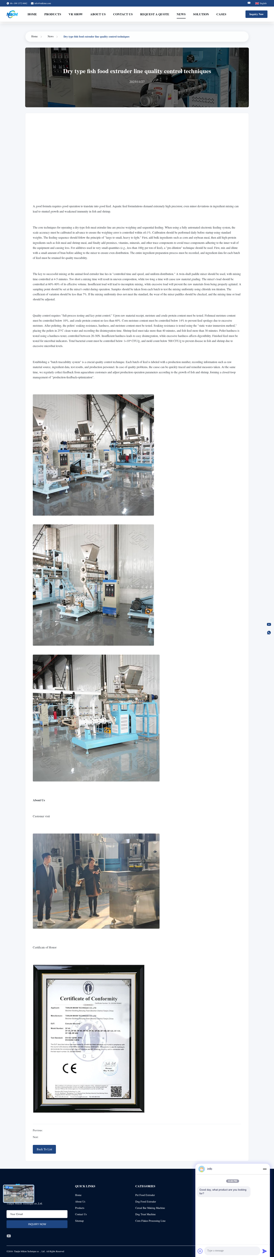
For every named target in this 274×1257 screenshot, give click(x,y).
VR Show (76, 14)
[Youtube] (249, 3)
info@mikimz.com (42, 3)
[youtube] (9, 1236)
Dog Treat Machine (145, 1214)
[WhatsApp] (269, 632)
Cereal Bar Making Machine (150, 1208)
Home (32, 14)
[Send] (265, 1251)
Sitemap (79, 1220)
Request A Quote (154, 14)
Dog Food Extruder (145, 1201)
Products (52, 14)
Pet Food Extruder (145, 1195)
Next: (36, 1137)
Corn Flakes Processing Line (150, 1220)
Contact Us (123, 14)
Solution (201, 14)
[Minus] (264, 1169)
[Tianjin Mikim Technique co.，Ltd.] (12, 14)
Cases (221, 14)
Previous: (38, 1130)
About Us (98, 14)
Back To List (44, 1149)
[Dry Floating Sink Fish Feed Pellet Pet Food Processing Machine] (137, 159)
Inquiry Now (256, 14)
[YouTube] (269, 624)
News (181, 14)
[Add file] (200, 1251)
